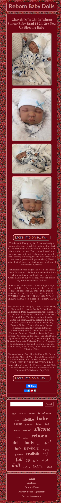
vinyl (44, 460)
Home (32, 478)
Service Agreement (31, 496)
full (19, 459)
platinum (19, 454)
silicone (42, 429)
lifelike (28, 419)
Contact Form (32, 487)
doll (16, 465)
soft (45, 454)
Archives (31, 483)
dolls (17, 442)
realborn (26, 467)
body (29, 442)
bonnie (18, 423)
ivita (39, 444)
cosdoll (27, 430)
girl (47, 442)
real (47, 423)
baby (42, 418)
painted (25, 438)
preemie (29, 423)
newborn (32, 448)
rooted (32, 413)
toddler (38, 466)
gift (28, 460)
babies (39, 424)
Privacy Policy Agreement (31, 491)
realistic (33, 453)
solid (18, 437)
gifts (35, 460)
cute (49, 466)
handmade (44, 413)
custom (22, 413)
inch (14, 413)
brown (16, 430)
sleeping (46, 450)
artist (17, 420)
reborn (39, 436)
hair (18, 448)
